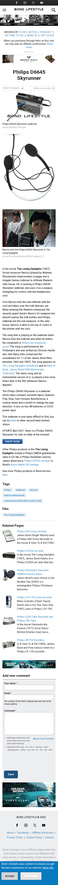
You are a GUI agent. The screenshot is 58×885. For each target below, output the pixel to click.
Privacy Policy (15, 837)
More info (48, 867)
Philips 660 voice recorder (32, 531)
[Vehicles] (51, 24)
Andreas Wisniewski (14, 495)
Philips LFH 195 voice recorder (34, 597)
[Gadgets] (36, 24)
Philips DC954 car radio (37, 460)
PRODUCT (46, 32)
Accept (9, 876)
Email (7, 693)
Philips (7, 490)
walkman (20, 490)
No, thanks (31, 876)
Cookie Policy (34, 837)
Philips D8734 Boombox (30, 640)
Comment (9, 710)
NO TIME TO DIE (14, 35)
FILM (22, 32)
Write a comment (42, 88)
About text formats (43, 738)
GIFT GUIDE (47, 35)
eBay (13, 420)
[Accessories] (22, 24)
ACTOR (33, 32)
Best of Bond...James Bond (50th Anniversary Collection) (28, 369)
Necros (34, 490)
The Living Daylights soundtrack (20, 365)
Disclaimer (23, 832)
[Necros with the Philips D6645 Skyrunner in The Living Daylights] (29, 246)
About (10, 832)
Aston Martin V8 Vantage (25, 464)
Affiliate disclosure (42, 832)
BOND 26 (32, 35)
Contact (49, 837)
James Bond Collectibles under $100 (22, 501)
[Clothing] (7, 24)
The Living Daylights (14, 515)
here (4, 474)
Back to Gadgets (11, 88)
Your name (9, 683)
